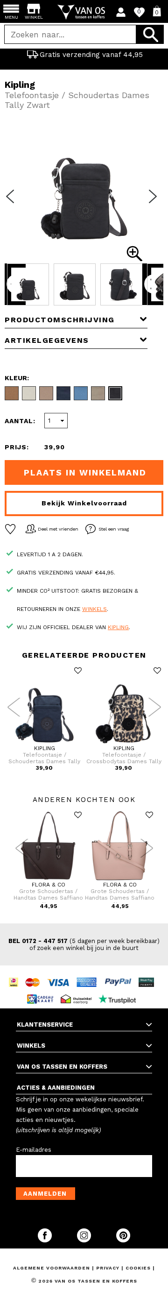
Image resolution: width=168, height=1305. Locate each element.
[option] (84, 54)
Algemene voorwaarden (52, 1267)
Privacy (108, 1267)
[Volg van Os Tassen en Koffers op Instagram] (85, 1240)
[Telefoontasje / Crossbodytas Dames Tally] (123, 743)
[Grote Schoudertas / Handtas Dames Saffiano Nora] (48, 879)
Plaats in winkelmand (85, 472)
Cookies (138, 1267)
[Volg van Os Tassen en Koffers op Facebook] (45, 1240)
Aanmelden (45, 1193)
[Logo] (84, 12)
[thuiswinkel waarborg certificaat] (78, 990)
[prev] (13, 202)
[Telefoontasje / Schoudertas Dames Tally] (44, 743)
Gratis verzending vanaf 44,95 (91, 54)
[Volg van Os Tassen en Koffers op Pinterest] (123, 1240)
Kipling (118, 627)
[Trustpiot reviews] (119, 990)
